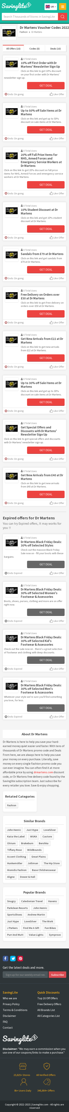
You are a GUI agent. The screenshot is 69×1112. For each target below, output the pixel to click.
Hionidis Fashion (16, 870)
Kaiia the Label (16, 836)
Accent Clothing (16, 856)
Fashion (24, 31)
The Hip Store (52, 863)
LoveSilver (50, 830)
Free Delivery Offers (49, 1004)
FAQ (5, 1021)
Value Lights (36, 934)
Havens (52, 901)
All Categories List (48, 1016)
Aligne (11, 876)
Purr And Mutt (15, 934)
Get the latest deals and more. (23, 967)
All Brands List (46, 1010)
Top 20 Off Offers (47, 998)
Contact (8, 1027)
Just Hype (32, 830)
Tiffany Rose (14, 850)
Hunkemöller (14, 863)
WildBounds (34, 850)
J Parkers (12, 928)
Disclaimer (9, 1016)
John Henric (14, 830)
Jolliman (33, 863)
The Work (47, 921)
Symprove (55, 934)
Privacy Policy (11, 1004)
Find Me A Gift (31, 928)
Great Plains (38, 856)
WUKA (33, 836)
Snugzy (11, 901)
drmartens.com (43, 772)
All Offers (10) (13, 48)
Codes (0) (34, 48)
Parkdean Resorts (17, 908)
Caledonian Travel (32, 901)
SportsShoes (14, 914)
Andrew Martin (36, 914)
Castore (47, 836)
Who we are (10, 998)
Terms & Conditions (15, 1010)
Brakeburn (27, 843)
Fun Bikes (50, 928)
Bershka (43, 843)
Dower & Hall (27, 876)
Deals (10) (55, 48)
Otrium (11, 843)
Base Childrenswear (44, 870)
